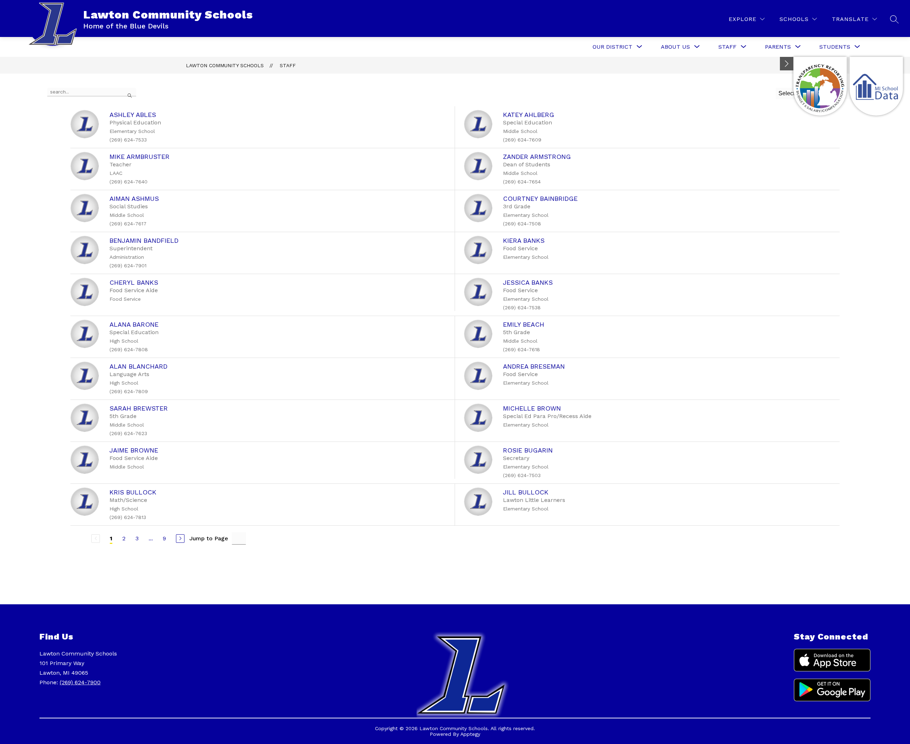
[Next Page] (180, 538)
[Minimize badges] (786, 63)
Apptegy (470, 734)
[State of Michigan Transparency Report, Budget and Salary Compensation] (820, 86)
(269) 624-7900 (80, 682)
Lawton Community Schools (225, 65)
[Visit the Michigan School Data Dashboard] (876, 86)
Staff (288, 65)
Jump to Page (208, 538)
